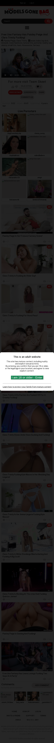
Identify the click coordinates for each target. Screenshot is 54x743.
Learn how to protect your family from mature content (27, 387)
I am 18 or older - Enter (27, 377)
